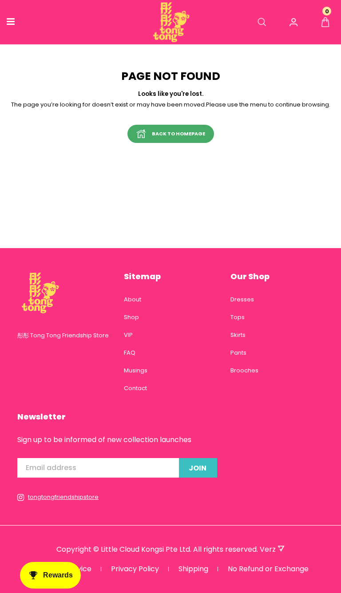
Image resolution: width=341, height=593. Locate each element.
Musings (135, 370)
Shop (131, 317)
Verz (269, 549)
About (132, 299)
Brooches (244, 370)
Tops (237, 317)
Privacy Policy (135, 569)
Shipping (193, 569)
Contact (135, 388)
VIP (128, 335)
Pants (238, 352)
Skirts (238, 335)
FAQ (129, 352)
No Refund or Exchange (268, 569)
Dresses (242, 299)
